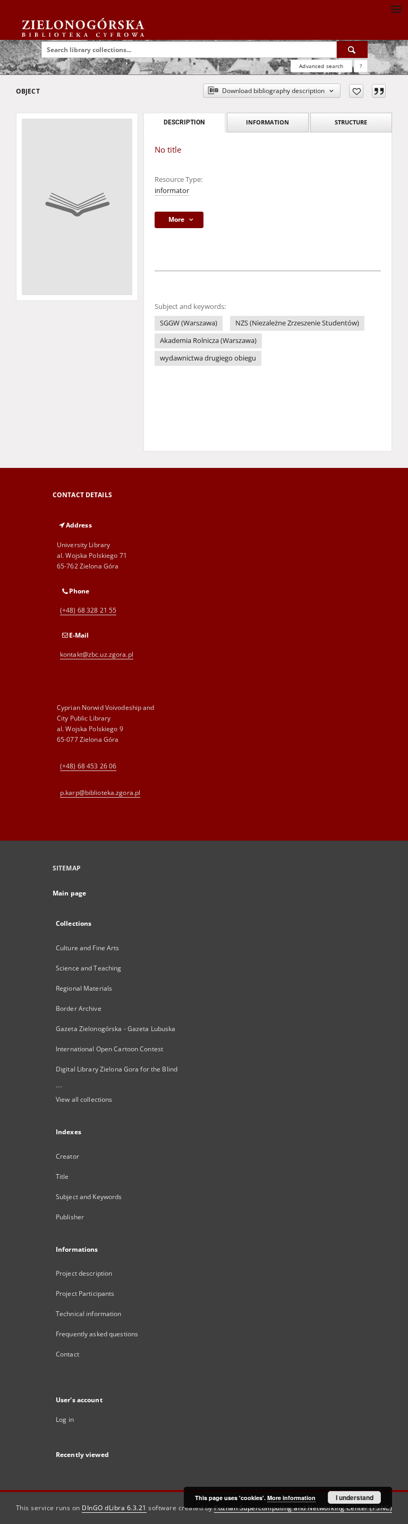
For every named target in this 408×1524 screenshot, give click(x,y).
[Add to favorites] (356, 91)
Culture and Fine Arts (88, 947)
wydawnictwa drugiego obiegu (208, 358)
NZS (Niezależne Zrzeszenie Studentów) (297, 323)
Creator (67, 1156)
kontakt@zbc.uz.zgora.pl (96, 654)
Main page (69, 893)
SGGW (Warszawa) (188, 323)
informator (172, 190)
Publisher (70, 1216)
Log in (65, 1419)
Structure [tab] (351, 122)
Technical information (89, 1313)
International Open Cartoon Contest (109, 1048)
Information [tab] (267, 122)
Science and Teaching (88, 968)
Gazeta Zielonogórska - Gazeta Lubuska (115, 1028)
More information (291, 1498)
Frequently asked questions (97, 1333)
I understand (354, 1497)
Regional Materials (84, 988)
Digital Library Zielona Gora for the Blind (116, 1069)
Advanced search (321, 66)
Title (62, 1176)
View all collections (84, 1099)
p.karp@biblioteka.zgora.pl (100, 792)
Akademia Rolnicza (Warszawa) (208, 340)
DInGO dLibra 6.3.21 (114, 1507)
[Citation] (379, 91)
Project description (84, 1273)
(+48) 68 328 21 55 (88, 610)
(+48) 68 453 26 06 (88, 766)
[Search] (352, 49)
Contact (67, 1354)
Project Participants (85, 1293)
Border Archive (78, 1008)
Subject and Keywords (89, 1196)
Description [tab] (184, 122)
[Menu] (395, 8)
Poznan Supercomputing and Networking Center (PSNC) (303, 1507)
